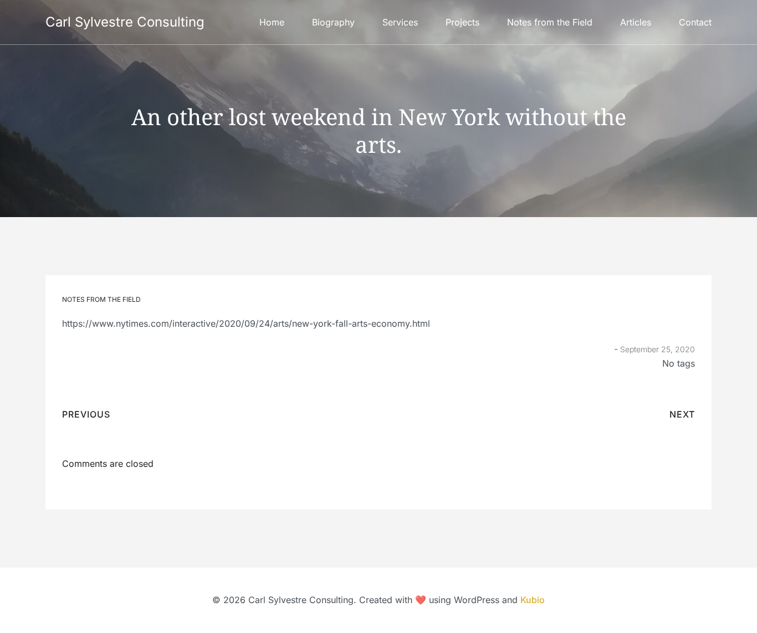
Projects (462, 22)
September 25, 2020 (657, 349)
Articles (635, 22)
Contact (695, 22)
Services (400, 22)
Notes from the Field (549, 22)
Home (271, 22)
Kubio (532, 599)
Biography (333, 22)
